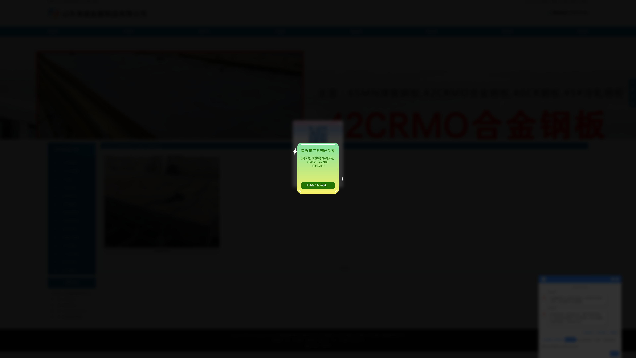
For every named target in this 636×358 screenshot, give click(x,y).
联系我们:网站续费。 (318, 185)
